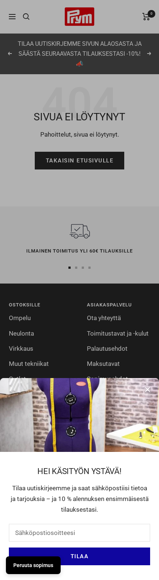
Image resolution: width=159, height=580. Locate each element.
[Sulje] (147, 389)
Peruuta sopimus (33, 565)
